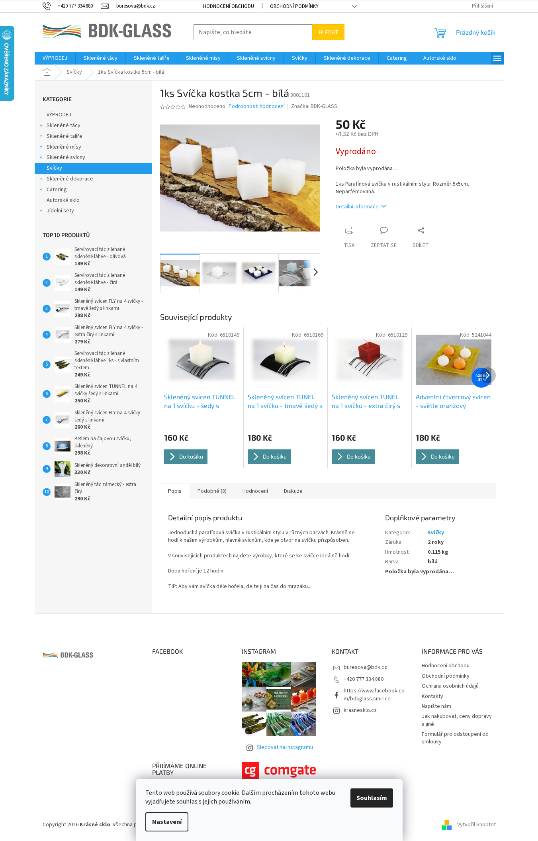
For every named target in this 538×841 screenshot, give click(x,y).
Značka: (314, 106)
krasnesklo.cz (360, 710)
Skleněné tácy (63, 125)
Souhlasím (371, 798)
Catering (57, 190)
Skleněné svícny (66, 157)
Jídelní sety (60, 211)
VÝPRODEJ (59, 115)
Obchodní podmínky (294, 6)
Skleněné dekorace (70, 179)
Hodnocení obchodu (228, 6)
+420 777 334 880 (363, 679)
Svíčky (54, 168)
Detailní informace (357, 207)
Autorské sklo (63, 200)
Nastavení (167, 821)
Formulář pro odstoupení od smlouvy (455, 738)
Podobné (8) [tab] (212, 491)
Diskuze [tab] (293, 491)
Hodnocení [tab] (255, 491)
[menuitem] (55, 58)
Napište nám (436, 706)
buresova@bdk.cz (365, 667)
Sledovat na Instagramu (285, 747)
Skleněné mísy (64, 147)
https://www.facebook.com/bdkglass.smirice (374, 694)
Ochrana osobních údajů (450, 686)
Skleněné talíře (64, 136)
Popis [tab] (175, 491)
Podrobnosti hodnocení (257, 106)
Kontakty (432, 696)
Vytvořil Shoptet (476, 825)
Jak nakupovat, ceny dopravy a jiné (457, 720)
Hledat (328, 32)
